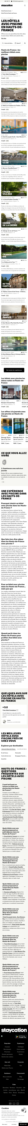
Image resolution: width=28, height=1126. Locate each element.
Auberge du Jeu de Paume (10, 874)
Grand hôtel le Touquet (10, 836)
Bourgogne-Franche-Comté (20, 756)
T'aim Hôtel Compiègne (10, 944)
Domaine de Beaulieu (10, 892)
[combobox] (8, 43)
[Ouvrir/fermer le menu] (25, 5)
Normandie (18, 753)
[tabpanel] (14, 756)
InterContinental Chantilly (16, 1012)
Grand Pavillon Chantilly (16, 867)
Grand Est (3, 759)
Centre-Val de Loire (6, 756)
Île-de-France (4, 753)
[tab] (8, 749)
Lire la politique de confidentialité (9, 1119)
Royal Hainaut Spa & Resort (12, 972)
